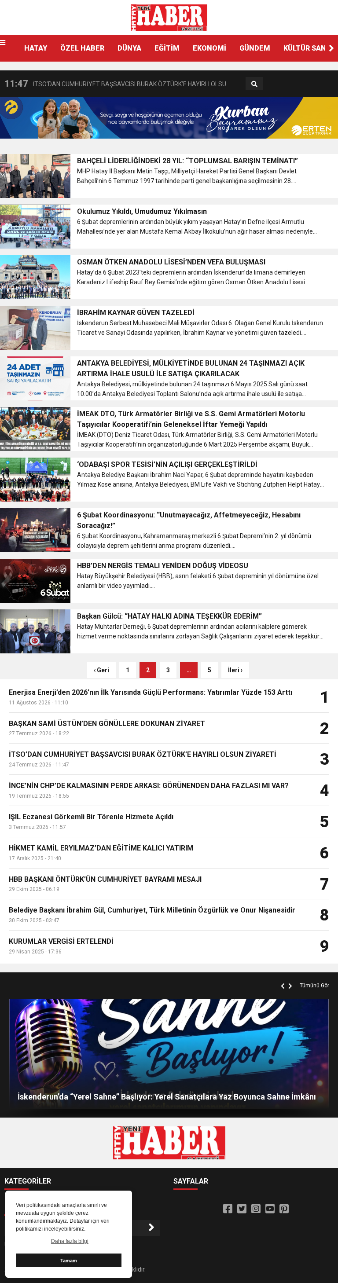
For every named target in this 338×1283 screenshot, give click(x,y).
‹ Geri (101, 670)
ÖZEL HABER (82, 48)
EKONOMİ (209, 48)
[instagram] (256, 1209)
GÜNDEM (254, 48)
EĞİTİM (167, 48)
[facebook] (227, 1209)
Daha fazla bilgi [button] (69, 1241)
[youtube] (270, 1209)
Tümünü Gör (314, 985)
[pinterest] (284, 1209)
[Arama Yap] (254, 84)
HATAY (35, 48)
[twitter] (241, 1209)
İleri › (235, 670)
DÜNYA (129, 48)
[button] (331, 48)
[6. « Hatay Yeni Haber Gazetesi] (169, 17)
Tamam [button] (68, 1260)
